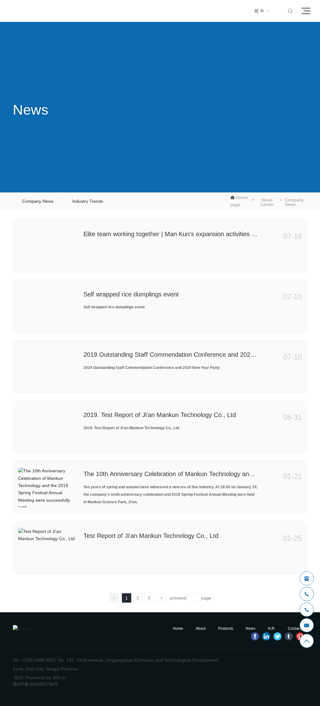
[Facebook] (255, 636)
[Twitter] (277, 636)
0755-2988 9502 (39, 660)
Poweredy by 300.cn (46, 677)
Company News (37, 201)
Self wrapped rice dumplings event (131, 294)
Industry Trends (87, 201)
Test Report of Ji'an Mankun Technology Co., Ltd (150, 535)
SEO (18, 677)
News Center (267, 202)
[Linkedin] (266, 636)
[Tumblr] (289, 636)
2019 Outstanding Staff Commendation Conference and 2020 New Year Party (151, 367)
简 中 (262, 10)
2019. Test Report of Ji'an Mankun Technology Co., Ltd (159, 414)
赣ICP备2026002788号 (35, 684)
